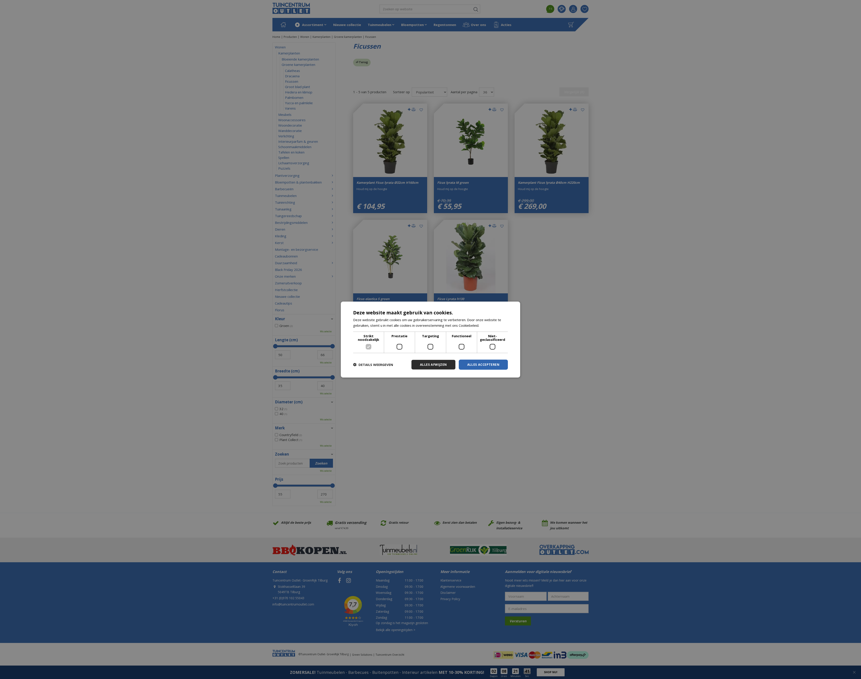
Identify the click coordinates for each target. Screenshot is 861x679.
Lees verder (489, 325)
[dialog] (430, 340)
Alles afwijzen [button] (433, 364)
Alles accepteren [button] (483, 364)
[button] (373, 364)
